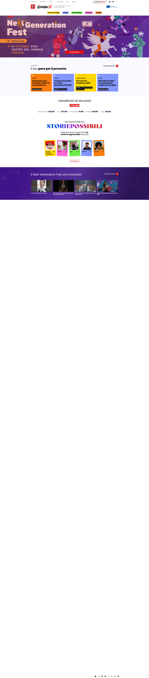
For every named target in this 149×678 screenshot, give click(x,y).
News (67, 1)
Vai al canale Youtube (109, 174)
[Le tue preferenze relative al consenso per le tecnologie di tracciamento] (147, 676)
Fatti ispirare (75, 161)
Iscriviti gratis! (74, 52)
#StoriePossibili (60, 1)
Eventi (51, 1)
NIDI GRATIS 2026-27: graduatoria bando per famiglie (107, 83)
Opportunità (42, 1)
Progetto (33, 1)
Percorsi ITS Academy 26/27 (83, 82)
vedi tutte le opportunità (109, 66)
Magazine (74, 1)
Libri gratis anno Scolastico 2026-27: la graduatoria (41, 83)
